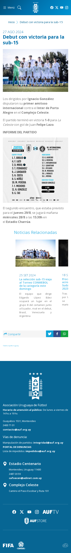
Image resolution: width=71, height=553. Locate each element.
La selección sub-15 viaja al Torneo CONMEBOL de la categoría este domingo (35, 284)
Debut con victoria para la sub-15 (41, 22)
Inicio (11, 22)
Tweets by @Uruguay (11, 345)
